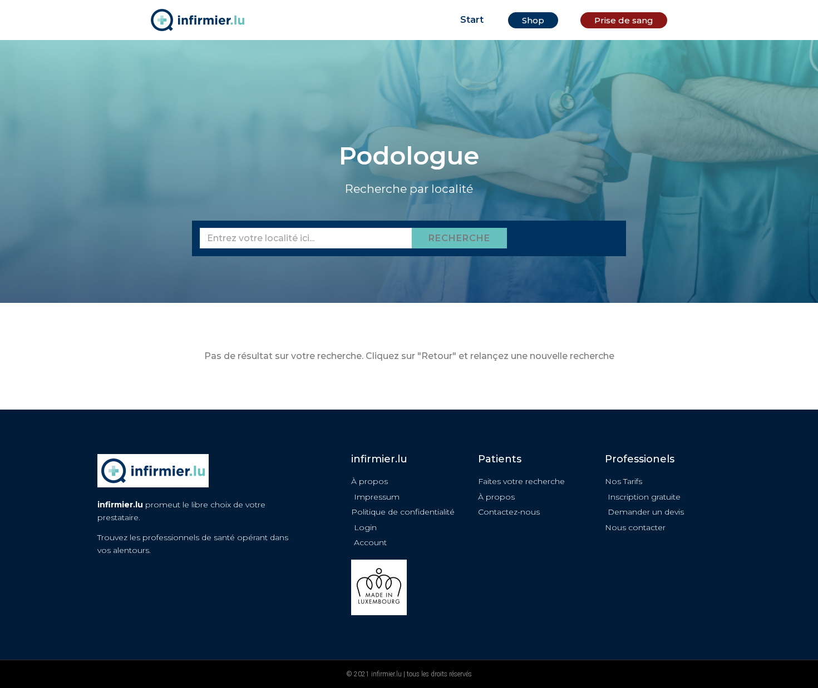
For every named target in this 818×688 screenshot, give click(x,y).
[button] (533, 20)
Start (472, 19)
